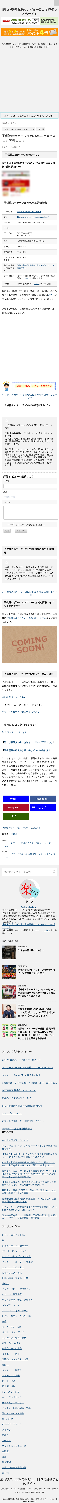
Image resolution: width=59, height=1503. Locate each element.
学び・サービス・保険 (13, 1413)
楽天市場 (36, 828)
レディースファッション (14, 1235)
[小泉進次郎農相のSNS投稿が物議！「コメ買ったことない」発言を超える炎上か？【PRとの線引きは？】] (9, 1017)
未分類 (5, 1473)
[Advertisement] (29, 81)
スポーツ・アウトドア (13, 1267)
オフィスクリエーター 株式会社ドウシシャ (23, 1121)
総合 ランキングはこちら (14, 732)
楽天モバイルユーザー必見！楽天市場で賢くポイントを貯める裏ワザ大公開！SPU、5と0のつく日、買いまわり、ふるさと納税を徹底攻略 (36, 1033)
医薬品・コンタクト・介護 (15, 1359)
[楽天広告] (29, 23)
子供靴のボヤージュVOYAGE (29, 212)
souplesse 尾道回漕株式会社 (17, 1128)
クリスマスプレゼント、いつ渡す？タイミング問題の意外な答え (36, 971)
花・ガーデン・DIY (11, 1327)
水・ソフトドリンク (12, 1397)
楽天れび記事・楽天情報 (14, 1467)
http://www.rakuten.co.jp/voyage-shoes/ (33, 217)
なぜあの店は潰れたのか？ (31, 950)
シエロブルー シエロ (12, 1113)
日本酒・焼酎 (8, 1386)
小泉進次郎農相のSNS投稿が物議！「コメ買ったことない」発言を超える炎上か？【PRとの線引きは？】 (36, 1012)
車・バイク (7, 1419)
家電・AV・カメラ (11, 1343)
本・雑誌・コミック (12, 1424)
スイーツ (6, 1429)
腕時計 (5, 1283)
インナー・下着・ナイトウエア (17, 1262)
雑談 (4, 1457)
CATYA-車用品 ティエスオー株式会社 (21, 1060)
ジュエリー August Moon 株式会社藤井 (21, 1075)
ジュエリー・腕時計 (12, 1370)
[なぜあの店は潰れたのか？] (9, 958)
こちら (25, 278)
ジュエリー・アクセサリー (15, 1246)
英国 (5, 1365)
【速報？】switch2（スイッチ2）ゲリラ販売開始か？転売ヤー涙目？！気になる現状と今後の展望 (37, 992)
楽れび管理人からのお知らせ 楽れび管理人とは (28, 742)
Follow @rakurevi (29, 907)
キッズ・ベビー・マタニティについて (20, 712)
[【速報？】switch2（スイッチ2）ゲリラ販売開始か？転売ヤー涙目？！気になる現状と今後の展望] (9, 997)
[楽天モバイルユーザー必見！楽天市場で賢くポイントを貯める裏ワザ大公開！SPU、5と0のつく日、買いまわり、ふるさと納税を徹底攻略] (9, 1036)
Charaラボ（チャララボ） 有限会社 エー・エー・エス (29, 1083)
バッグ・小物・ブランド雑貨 (16, 1256)
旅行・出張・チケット (13, 1402)
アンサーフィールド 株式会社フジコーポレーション (27, 1067)
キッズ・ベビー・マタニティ (20, 828)
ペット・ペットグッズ (13, 1332)
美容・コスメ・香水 (12, 1273)
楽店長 (14, 834)
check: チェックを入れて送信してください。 (26, 525)
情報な (5, 1435)
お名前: (6, 481)
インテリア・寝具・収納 (14, 1338)
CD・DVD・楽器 (10, 1392)
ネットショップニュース (14, 1446)
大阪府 (5, 828)
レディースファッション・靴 (16, 1316)
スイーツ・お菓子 (11, 1375)
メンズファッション (12, 1305)
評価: (5, 492)
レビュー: (7, 502)
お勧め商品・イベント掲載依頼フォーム (26, 618)
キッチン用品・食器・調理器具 (17, 1300)
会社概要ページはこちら (14, 697)
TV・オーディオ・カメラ (14, 1251)
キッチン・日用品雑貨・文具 (16, 1408)
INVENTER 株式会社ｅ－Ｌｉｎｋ (19, 1090)
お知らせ (6, 1440)
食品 (4, 1321)
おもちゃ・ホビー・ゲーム (15, 1310)
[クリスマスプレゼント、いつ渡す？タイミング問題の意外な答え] (9, 977)
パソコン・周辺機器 (12, 1294)
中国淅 (5, 1451)
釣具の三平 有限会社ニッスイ (16, 1098)
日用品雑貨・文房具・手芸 (15, 1278)
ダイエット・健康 (11, 1354)
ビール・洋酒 (8, 1381)
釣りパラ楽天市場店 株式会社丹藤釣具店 (22, 1106)
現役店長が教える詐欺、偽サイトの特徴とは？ (27, 750)
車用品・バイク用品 (12, 1348)
